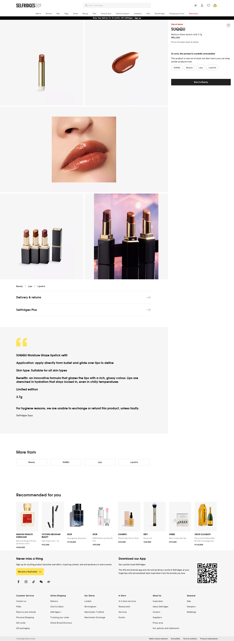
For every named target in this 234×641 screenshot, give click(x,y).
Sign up (138, 18)
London (88, 601)
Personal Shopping (25, 617)
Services (123, 612)
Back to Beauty (201, 82)
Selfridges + (56, 612)
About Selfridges (160, 606)
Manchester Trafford (94, 612)
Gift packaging (23, 628)
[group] (116, 526)
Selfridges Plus (26, 310)
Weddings (191, 612)
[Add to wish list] (228, 25)
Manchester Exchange (94, 617)
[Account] (202, 5)
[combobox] (119, 5)
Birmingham (90, 606)
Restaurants (124, 606)
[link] (26, 542)
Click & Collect (57, 606)
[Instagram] (26, 583)
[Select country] (195, 5)
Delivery (54, 601)
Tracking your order (59, 617)
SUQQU (178, 29)
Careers (156, 612)
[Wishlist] (208, 5)
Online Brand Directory (61, 623)
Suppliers (157, 617)
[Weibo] (49, 583)
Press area (158, 623)
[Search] (86, 5)
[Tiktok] (33, 583)
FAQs (18, 606)
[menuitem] (38, 13)
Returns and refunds (26, 612)
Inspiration (158, 601)
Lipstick (41, 286)
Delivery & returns (28, 297)
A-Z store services (127, 601)
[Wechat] (41, 583)
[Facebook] (18, 583)
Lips (30, 286)
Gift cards (20, 623)
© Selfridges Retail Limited (25, 639)
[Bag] (215, 5)
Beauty (19, 286)
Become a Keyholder (28, 571)
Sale (189, 601)
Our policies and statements (166, 628)
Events (122, 617)
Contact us (21, 601)
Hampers (191, 606)
